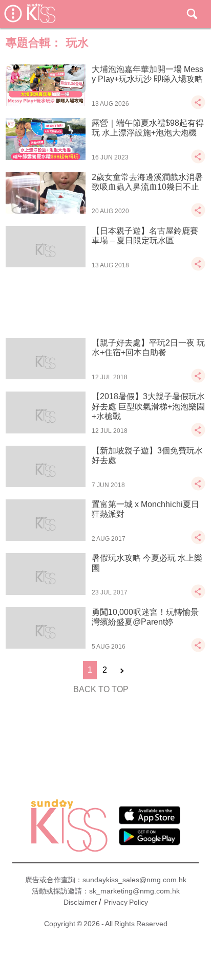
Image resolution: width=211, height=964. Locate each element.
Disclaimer (80, 902)
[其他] (198, 107)
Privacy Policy (126, 902)
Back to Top (101, 689)
